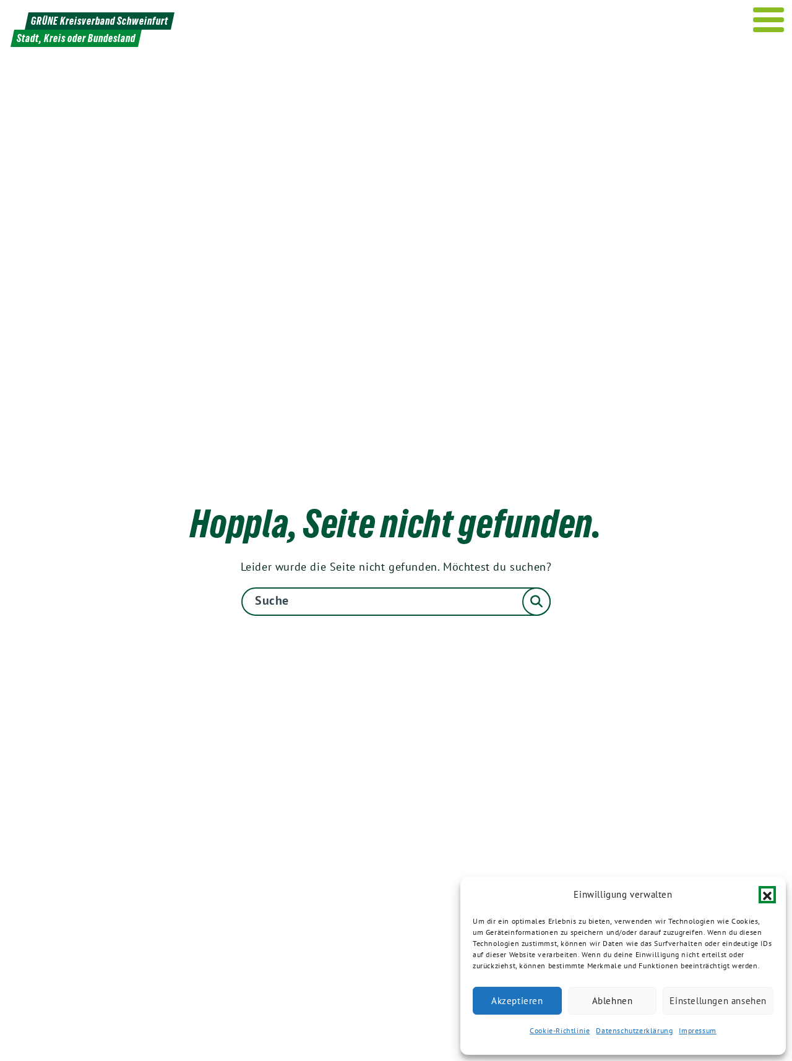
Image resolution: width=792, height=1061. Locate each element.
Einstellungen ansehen (718, 1001)
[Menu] (769, 20)
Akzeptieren (517, 1001)
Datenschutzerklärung (634, 1030)
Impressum (697, 1030)
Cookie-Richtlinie (560, 1030)
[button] (767, 894)
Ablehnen (612, 1001)
